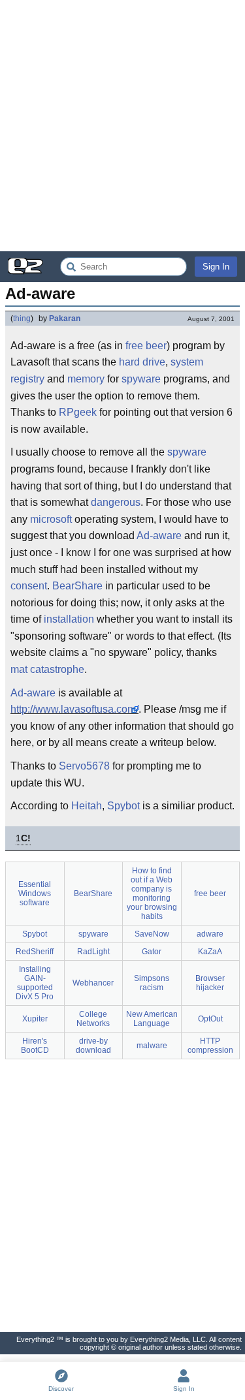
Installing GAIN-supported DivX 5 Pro (35, 983)
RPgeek (78, 412)
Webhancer (93, 983)
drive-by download (93, 1045)
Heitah (86, 805)
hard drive (142, 361)
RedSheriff (35, 951)
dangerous (115, 502)
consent (28, 585)
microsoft (51, 519)
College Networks (93, 1019)
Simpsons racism (151, 983)
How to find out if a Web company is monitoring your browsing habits (152, 893)
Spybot (123, 805)
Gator (151, 951)
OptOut (210, 1018)
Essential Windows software (34, 893)
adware (210, 934)
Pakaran (64, 318)
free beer (146, 345)
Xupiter (35, 1018)
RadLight (93, 951)
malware (152, 1045)
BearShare (77, 585)
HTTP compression (210, 1045)
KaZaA (210, 951)
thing (22, 318)
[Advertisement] (122, 125)
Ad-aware (159, 535)
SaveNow (152, 934)
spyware (141, 378)
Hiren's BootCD (35, 1045)
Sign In (216, 267)
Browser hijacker (210, 983)
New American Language (152, 1019)
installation (69, 619)
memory (86, 378)
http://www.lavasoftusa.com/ (74, 709)
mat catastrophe (47, 669)
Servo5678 (84, 765)
